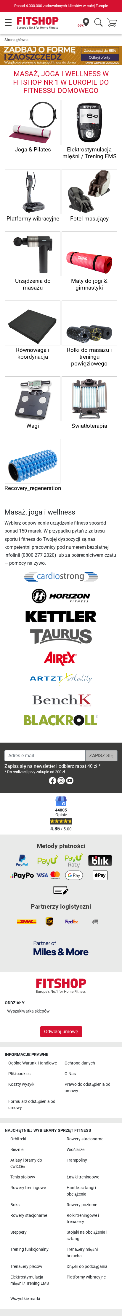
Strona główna (16, 39)
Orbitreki (18, 1139)
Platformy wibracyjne (86, 1277)
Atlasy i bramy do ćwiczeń (26, 1163)
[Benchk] (60, 700)
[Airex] (61, 658)
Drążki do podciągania (87, 1266)
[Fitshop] (37, 22)
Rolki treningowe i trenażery (83, 1218)
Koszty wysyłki (21, 1084)
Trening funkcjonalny (29, 1249)
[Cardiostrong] (61, 576)
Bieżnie (16, 1149)
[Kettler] (61, 616)
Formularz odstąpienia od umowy (31, 1105)
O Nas (70, 1073)
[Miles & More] (61, 948)
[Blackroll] (61, 720)
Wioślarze (75, 1149)
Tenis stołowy (22, 1177)
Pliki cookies (19, 1073)
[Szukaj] (98, 23)
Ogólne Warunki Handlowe (32, 1063)
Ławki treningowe (83, 1177)
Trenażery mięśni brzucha (82, 1252)
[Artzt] (61, 679)
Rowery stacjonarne (85, 1139)
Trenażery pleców (26, 1266)
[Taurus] (61, 636)
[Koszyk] (113, 22)
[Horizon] (61, 596)
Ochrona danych (80, 1063)
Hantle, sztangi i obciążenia (81, 1191)
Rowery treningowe (28, 1187)
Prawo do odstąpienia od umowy (87, 1087)
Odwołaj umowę (61, 1031)
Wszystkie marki (25, 1298)
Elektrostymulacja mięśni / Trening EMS (29, 1280)
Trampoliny (77, 1160)
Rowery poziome (82, 1204)
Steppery (18, 1232)
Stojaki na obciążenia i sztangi (87, 1235)
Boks (15, 1204)
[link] (52, 782)
